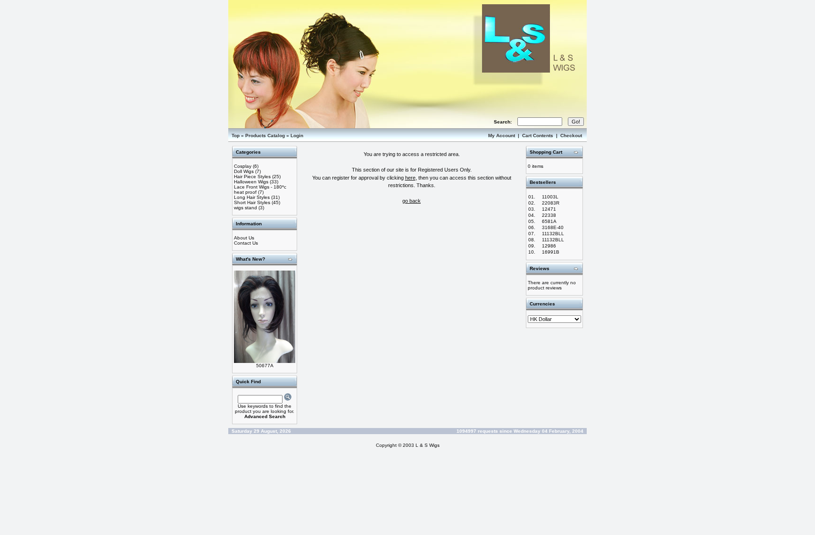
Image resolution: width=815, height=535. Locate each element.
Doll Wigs (244, 171)
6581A (549, 221)
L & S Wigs (428, 445)
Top (236, 135)
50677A (265, 365)
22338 (549, 215)
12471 (549, 209)
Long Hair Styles (252, 197)
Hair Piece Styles (252, 176)
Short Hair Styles (252, 202)
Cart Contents (537, 135)
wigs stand (245, 207)
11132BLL (553, 233)
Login (297, 135)
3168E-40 (553, 227)
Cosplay (242, 166)
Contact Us (246, 243)
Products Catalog (265, 135)
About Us (244, 237)
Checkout (571, 135)
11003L (550, 196)
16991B (550, 252)
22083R (550, 203)
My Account (501, 135)
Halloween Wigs (251, 181)
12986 (549, 245)
